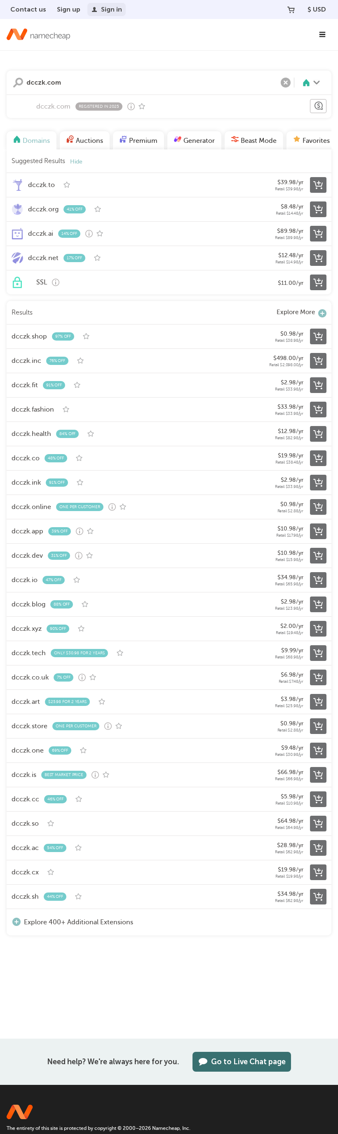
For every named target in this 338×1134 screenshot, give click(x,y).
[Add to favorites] (142, 106)
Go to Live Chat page (248, 1061)
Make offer (318, 106)
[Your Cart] (291, 9)
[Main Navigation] (322, 35)
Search (18, 83)
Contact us (28, 9)
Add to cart (318, 185)
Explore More (296, 312)
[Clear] (286, 83)
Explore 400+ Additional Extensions (78, 922)
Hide (76, 162)
